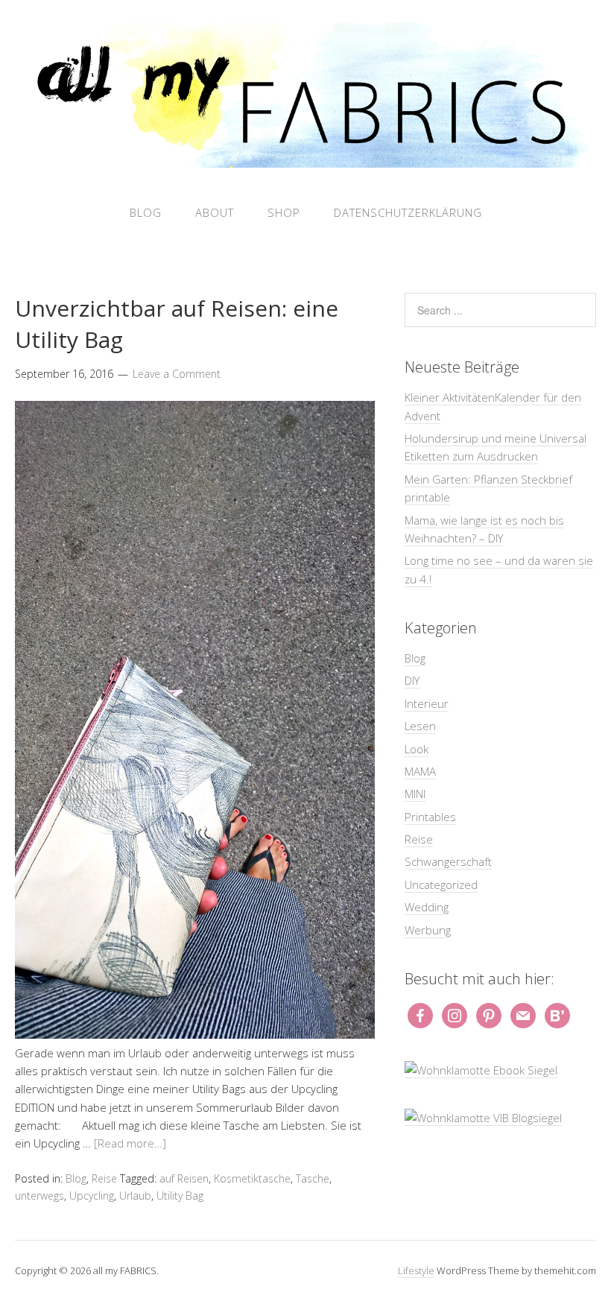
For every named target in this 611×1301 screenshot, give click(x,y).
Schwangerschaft (448, 861)
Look (416, 748)
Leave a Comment (177, 374)
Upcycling (91, 1195)
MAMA (420, 771)
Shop (283, 212)
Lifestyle (416, 1270)
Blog (146, 212)
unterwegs (39, 1195)
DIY (412, 680)
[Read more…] (130, 1143)
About (214, 212)
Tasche (312, 1178)
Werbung (428, 929)
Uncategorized (441, 884)
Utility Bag (179, 1195)
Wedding (427, 906)
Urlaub (135, 1195)
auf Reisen (184, 1178)
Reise (104, 1178)
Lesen (420, 725)
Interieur (427, 703)
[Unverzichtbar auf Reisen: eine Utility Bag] (195, 1034)
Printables (430, 816)
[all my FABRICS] (305, 159)
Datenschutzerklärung (408, 212)
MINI (415, 793)
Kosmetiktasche (252, 1178)
